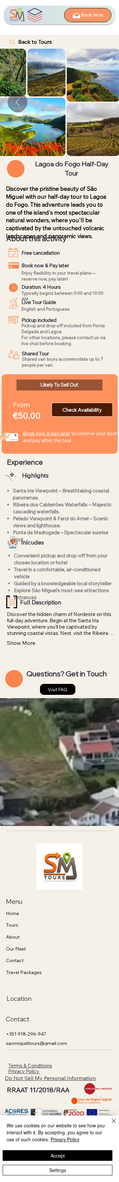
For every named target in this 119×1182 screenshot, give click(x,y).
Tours (12, 925)
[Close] (110, 1125)
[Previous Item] (17, 102)
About (13, 937)
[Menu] (35, 15)
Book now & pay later (46, 433)
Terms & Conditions (30, 1065)
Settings (57, 1170)
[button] (60, 385)
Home (12, 913)
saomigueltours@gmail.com (36, 1043)
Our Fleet (16, 949)
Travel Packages (24, 972)
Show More (21, 643)
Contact (14, 960)
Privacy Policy (24, 1071)
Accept (58, 1155)
